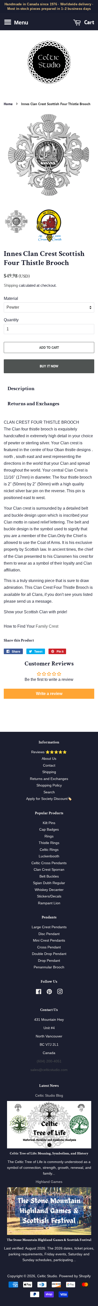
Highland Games (49, 1182)
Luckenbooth (49, 856)
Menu (20, 22)
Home (8, 104)
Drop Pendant (49, 961)
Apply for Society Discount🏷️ (49, 799)
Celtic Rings (49, 850)
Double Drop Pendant (49, 954)
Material (11, 298)
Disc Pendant (49, 934)
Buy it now (49, 366)
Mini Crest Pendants (49, 940)
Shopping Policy (49, 785)
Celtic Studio (47, 1276)
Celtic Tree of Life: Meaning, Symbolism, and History (49, 1153)
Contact (49, 765)
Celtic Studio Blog (49, 1095)
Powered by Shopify (75, 1276)
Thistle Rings (49, 843)
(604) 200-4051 (49, 1061)
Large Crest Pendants (49, 927)
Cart (88, 22)
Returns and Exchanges (33, 403)
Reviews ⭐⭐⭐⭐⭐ (49, 752)
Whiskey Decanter (49, 890)
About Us (49, 759)
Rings (49, 836)
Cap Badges (49, 829)
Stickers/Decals (49, 896)
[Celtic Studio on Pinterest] (49, 993)
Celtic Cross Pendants (49, 863)
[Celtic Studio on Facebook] (38, 993)
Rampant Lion (49, 903)
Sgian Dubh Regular (49, 883)
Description (21, 388)
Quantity (11, 320)
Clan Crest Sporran (49, 870)
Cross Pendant (49, 947)
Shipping (11, 285)
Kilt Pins (49, 823)
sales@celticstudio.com (49, 1070)
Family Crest (47, 626)
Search (49, 792)
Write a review (49, 693)
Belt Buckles (49, 876)
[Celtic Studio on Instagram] (60, 993)
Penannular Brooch (49, 967)
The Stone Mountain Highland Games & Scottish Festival (49, 1240)
